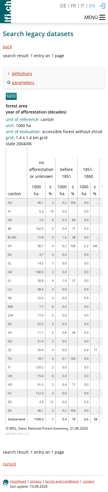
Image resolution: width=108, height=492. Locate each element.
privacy (35, 481)
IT (82, 6)
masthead (18, 481)
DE (63, 6)
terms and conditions (62, 481)
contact (88, 481)
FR (73, 6)
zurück (9, 464)
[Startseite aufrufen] (5, 11)
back (7, 46)
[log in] (102, 6)
